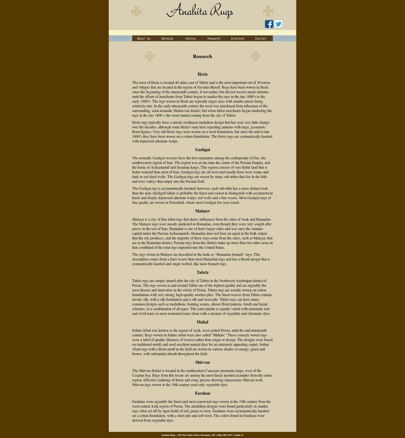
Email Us (239, 435)
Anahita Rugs (168, 435)
